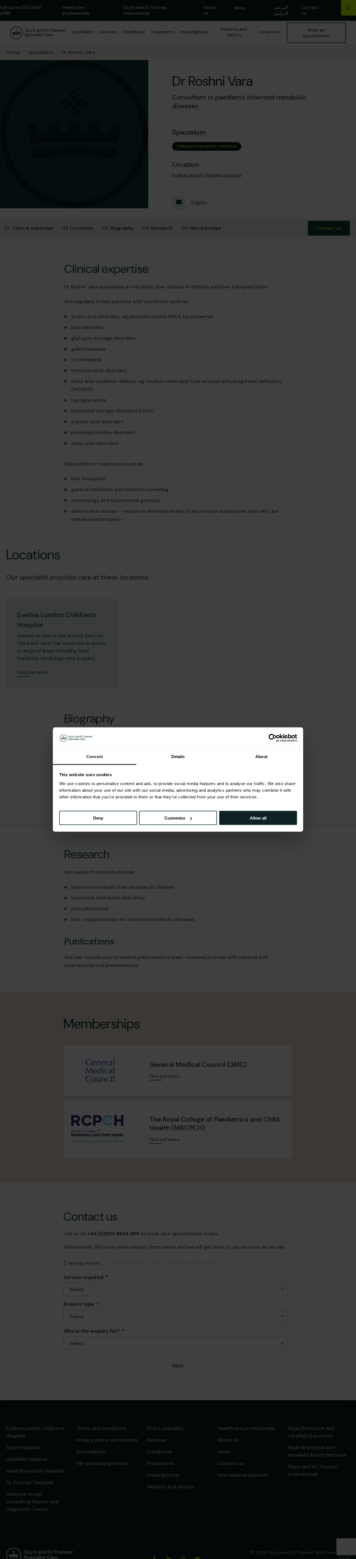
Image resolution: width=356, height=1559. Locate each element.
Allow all (258, 818)
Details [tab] (178, 756)
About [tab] (261, 756)
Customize (174, 818)
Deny (98, 818)
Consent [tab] (94, 756)
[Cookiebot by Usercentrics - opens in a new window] (272, 738)
